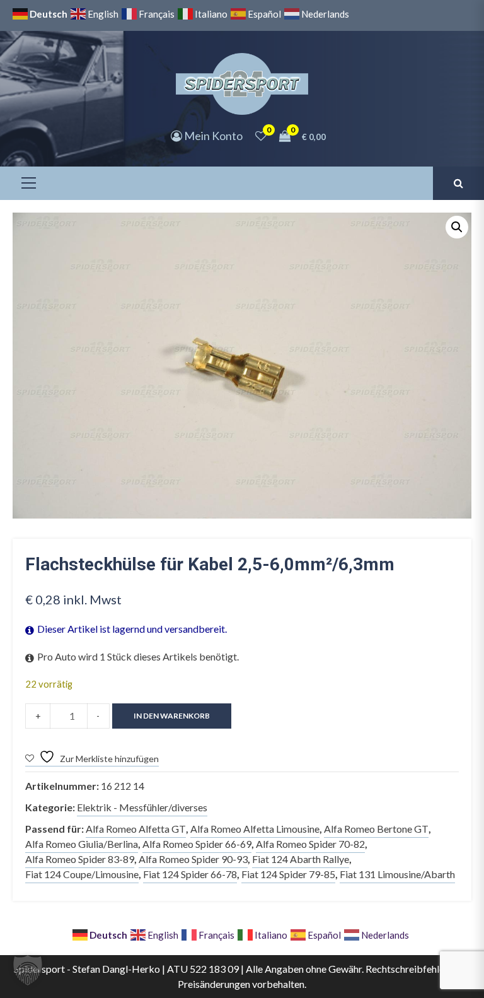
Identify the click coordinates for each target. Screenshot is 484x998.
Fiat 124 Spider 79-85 (288, 874)
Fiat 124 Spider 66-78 (190, 874)
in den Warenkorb (172, 715)
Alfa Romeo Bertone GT (376, 829)
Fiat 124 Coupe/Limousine (82, 874)
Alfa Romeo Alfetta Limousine (255, 829)
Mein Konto (212, 136)
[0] (261, 136)
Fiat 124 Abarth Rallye (300, 859)
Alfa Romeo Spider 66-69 (196, 844)
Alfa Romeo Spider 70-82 (310, 844)
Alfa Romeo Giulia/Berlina (81, 844)
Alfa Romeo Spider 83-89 (79, 859)
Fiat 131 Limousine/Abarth (397, 874)
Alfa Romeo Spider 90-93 (193, 859)
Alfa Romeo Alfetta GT (136, 829)
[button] (457, 227)
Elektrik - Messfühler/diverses (142, 807)
